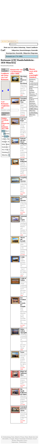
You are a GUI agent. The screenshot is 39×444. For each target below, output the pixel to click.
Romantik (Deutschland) (7, 65)
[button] (2, 90)
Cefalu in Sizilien (23, 279)
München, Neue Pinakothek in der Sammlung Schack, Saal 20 (23, 109)
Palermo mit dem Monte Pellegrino (23, 141)
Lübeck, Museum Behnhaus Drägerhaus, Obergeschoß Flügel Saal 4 (24, 168)
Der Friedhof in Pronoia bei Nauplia (23, 302)
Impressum (15, 442)
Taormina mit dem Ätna (23, 100)
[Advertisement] (19, 20)
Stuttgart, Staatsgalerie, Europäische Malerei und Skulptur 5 (24, 226)
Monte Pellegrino (23, 160)
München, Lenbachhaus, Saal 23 (24, 86)
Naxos (22, 352)
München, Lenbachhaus (33, 111)
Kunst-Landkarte (32, 47)
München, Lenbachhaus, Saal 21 (24, 184)
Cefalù (22, 257)
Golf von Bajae (23, 119)
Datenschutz (23, 442)
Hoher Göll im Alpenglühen (24, 331)
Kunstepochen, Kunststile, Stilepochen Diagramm (22, 53)
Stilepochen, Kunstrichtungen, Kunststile (25, 50)
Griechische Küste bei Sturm (24, 408)
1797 (14, 60)
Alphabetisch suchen (5, 113)
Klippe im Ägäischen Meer (23, 373)
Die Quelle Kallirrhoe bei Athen (23, 391)
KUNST (4, 41)
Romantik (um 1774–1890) (14, 56)
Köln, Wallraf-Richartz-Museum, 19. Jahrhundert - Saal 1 (23, 264)
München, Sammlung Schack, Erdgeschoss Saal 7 (24, 380)
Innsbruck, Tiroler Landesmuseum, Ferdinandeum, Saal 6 (25, 285)
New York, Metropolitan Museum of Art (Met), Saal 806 (24, 313)
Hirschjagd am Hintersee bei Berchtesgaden (25, 80)
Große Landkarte (5, 70)
